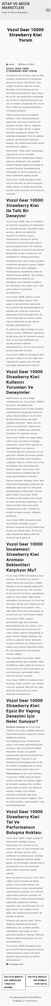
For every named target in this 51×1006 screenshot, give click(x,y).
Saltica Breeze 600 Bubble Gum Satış (37, 980)
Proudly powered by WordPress (25, 997)
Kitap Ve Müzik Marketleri (16, 6)
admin (12, 64)
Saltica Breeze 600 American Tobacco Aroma (13, 982)
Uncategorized (16, 964)
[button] (48, 10)
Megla (18, 1001)
